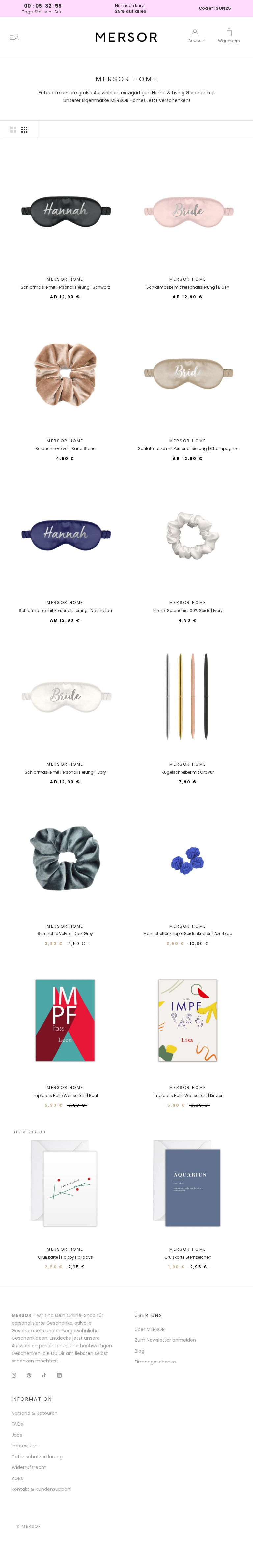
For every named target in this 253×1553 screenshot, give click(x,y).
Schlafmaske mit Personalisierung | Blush (187, 287)
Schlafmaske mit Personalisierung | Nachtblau (65, 610)
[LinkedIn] (59, 1375)
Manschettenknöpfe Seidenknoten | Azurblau (187, 933)
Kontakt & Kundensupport (41, 1489)
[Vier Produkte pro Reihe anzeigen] (24, 130)
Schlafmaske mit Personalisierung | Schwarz (65, 287)
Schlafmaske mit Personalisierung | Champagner (188, 448)
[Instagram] (14, 1375)
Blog (139, 1351)
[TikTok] (44, 1375)
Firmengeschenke (155, 1362)
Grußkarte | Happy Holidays (65, 1257)
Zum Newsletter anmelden (165, 1340)
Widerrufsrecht (29, 1467)
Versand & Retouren (35, 1413)
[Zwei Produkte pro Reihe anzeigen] (13, 130)
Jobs (17, 1435)
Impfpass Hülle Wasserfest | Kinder (188, 1095)
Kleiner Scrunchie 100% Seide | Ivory (188, 610)
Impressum (25, 1445)
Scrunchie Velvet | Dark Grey (65, 933)
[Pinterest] (29, 1375)
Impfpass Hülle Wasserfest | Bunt (65, 1095)
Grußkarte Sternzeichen (187, 1257)
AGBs (17, 1478)
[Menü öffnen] (14, 37)
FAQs (17, 1424)
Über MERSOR (150, 1329)
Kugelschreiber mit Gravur (188, 772)
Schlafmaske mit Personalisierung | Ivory (65, 772)
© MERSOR (29, 1526)
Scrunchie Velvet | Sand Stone (65, 448)
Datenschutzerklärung (37, 1456)
